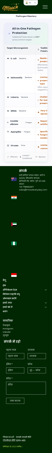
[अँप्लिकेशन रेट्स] (45, 290)
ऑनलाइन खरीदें (9, 298)
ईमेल (9, 364)
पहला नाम (11, 350)
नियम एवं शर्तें (8, 437)
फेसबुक (6, 325)
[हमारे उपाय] (45, 303)
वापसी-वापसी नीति (23, 437)
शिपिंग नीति (20, 440)
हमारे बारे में (7, 307)
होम (4, 285)
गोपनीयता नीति (9, 440)
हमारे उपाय (7, 302)
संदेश (9, 378)
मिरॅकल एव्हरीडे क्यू (11, 294)
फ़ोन (30, 364)
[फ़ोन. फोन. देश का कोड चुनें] (32, 370)
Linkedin (7, 331)
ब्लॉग (5, 311)
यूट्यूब (6, 335)
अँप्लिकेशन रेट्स (10, 289)
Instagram (8, 328)
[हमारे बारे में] (45, 307)
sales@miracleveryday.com (33, 189)
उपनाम (31, 350)
